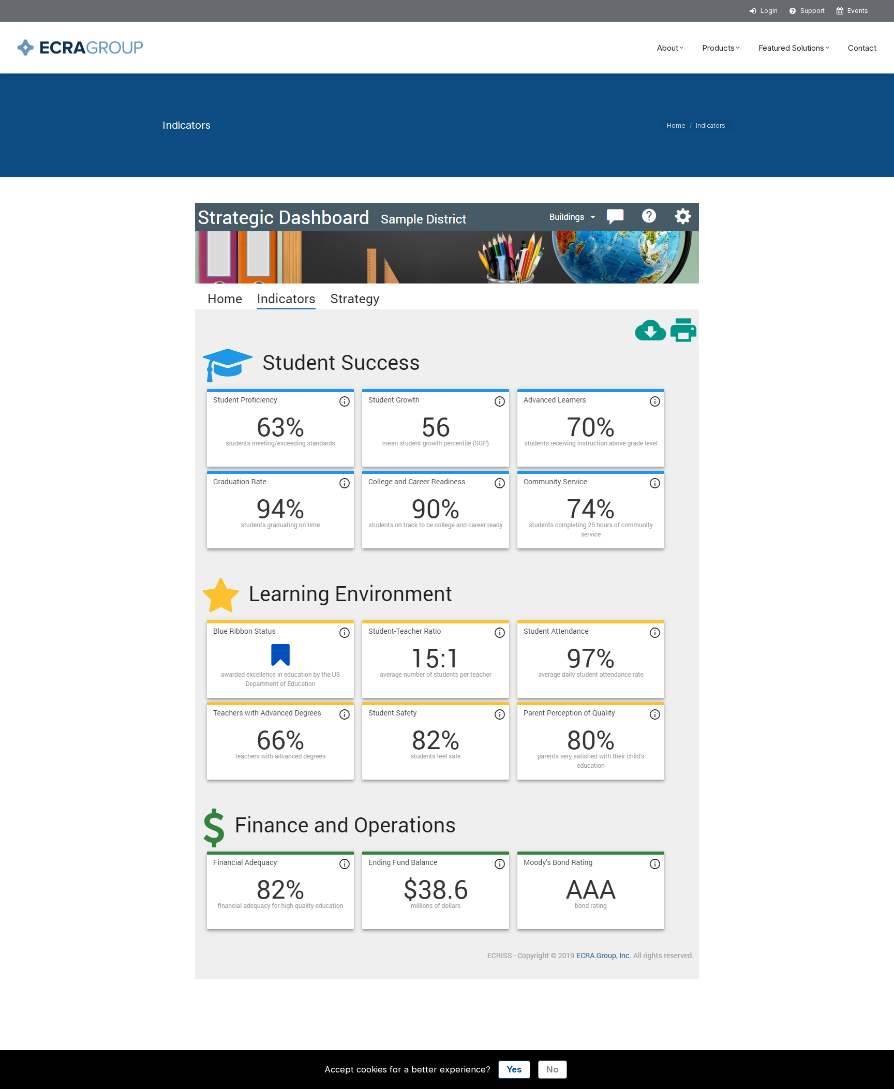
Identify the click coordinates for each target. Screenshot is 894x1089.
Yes (514, 1069)
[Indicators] (447, 591)
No (552, 1069)
